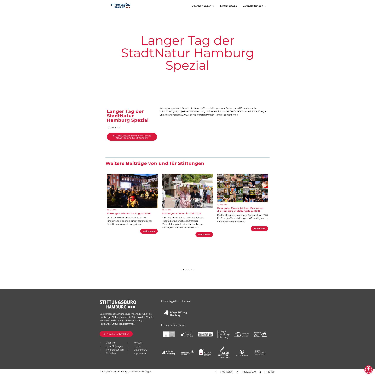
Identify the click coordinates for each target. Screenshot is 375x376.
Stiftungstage (228, 6)
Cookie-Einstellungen (140, 371)
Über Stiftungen (201, 6)
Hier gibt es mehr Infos (226, 114)
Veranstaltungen (253, 6)
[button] (107, 219)
